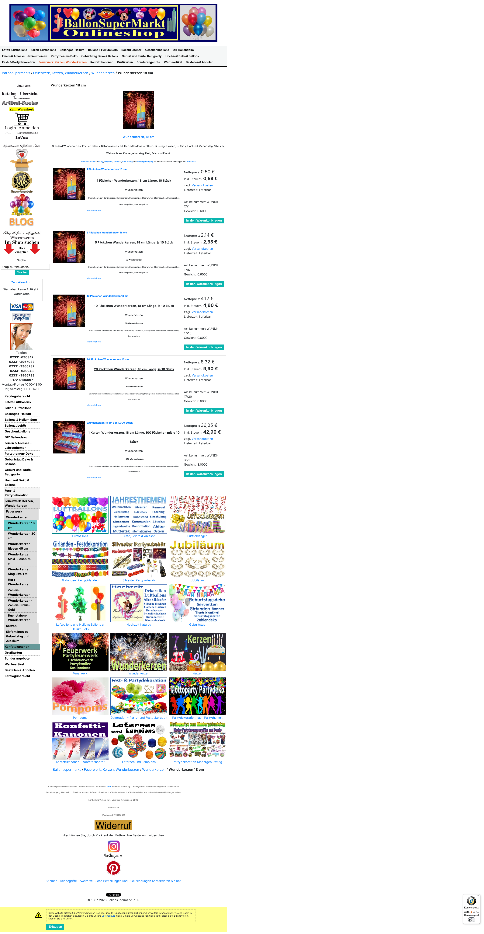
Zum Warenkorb (21, 282)
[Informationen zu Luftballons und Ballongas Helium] (22, 145)
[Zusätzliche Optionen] (21, 317)
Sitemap (51, 881)
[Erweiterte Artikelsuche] (20, 103)
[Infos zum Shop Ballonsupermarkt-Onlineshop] (22, 85)
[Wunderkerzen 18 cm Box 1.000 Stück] (69, 437)
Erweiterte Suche (90, 881)
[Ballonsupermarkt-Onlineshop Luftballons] (113, 22)
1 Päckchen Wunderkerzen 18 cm (107, 169)
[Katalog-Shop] (20, 93)
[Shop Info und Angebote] (22, 233)
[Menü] (478, 896)
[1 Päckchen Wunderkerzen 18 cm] (69, 184)
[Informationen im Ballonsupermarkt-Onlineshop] (22, 137)
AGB (109, 786)
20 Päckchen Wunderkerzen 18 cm (108, 359)
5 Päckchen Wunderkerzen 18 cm (107, 232)
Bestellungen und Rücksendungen (127, 881)
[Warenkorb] (21, 118)
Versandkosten (202, 185)
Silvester (117, 161)
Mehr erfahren (94, 210)
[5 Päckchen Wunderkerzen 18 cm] (69, 247)
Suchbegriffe (67, 881)
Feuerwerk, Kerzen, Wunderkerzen (60, 73)
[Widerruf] (113, 824)
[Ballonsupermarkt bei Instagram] (113, 850)
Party (100, 161)
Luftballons (190, 161)
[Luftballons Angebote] (22, 205)
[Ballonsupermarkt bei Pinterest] (113, 868)
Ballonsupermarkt (16, 73)
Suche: (21, 260)
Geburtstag (127, 161)
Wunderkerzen (103, 73)
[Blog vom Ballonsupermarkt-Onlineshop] (22, 221)
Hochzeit (108, 161)
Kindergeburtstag (145, 161)
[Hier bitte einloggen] (22, 128)
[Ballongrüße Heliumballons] (21, 159)
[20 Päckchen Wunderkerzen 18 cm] (69, 374)
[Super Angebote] (21, 182)
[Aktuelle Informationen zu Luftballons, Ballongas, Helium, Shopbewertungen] (22, 238)
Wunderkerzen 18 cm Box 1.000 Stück (110, 422)
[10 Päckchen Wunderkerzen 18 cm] (69, 311)
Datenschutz (108, 915)
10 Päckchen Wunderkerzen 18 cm (107, 295)
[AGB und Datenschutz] (22, 133)
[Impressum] (20, 98)
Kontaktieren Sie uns (166, 881)
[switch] (471, 919)
